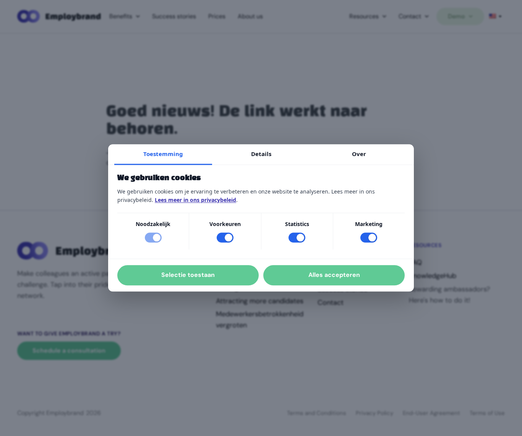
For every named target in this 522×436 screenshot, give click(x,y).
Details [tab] (261, 154)
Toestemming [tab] (163, 154)
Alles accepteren (334, 275)
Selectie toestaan (188, 275)
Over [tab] (359, 154)
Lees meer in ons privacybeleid (195, 199)
